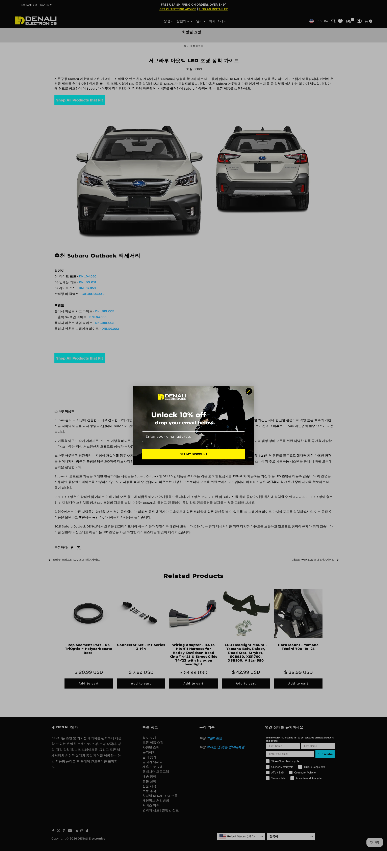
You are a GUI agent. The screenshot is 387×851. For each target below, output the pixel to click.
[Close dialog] (248, 391)
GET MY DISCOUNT (193, 454)
